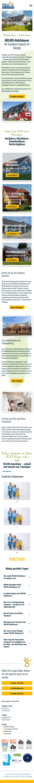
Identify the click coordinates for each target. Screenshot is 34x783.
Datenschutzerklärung (24, 774)
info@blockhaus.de (17, 688)
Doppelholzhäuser (8, 731)
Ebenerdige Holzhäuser (9, 727)
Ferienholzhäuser (7, 733)
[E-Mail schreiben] (17, 781)
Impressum (15, 774)
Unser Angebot (17, 381)
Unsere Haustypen (17, 307)
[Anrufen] (5, 781)
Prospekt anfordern (17, 96)
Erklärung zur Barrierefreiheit (12, 776)
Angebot (4, 373)
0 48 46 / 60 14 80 (17, 683)
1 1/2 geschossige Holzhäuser (11, 729)
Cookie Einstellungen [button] (26, 776)
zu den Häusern (12, 175)
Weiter (17, 559)
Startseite (8, 774)
